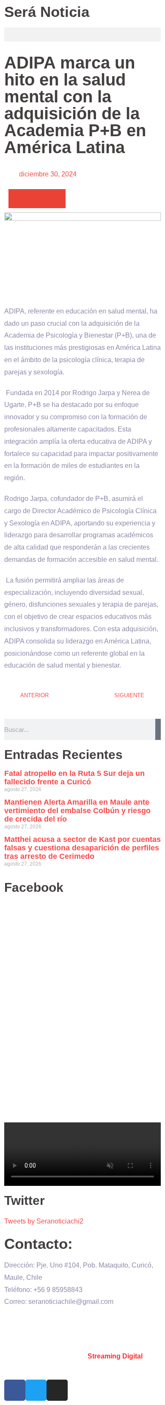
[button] (82, 34)
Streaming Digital (115, 1356)
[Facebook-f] (14, 1390)
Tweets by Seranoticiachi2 (43, 1221)
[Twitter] (36, 1390)
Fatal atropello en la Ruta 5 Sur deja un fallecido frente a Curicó (74, 777)
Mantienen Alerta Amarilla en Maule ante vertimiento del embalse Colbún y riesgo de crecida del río (77, 810)
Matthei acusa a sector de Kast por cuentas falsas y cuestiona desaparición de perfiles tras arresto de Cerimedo (82, 848)
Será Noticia (46, 11)
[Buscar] (158, 729)
